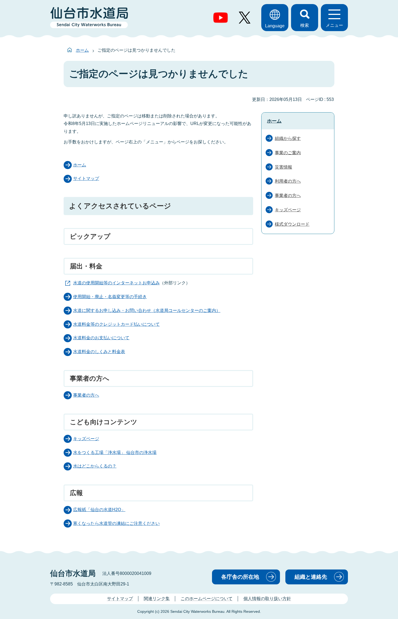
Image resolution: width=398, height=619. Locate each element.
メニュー (334, 25)
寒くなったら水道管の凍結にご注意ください (116, 523)
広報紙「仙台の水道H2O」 (99, 509)
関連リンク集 (157, 598)
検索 (304, 25)
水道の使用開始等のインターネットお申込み (116, 283)
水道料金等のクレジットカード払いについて (116, 324)
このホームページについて (207, 598)
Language (275, 26)
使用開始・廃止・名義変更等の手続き (110, 296)
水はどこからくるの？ (94, 466)
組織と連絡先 (311, 577)
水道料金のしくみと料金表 (99, 351)
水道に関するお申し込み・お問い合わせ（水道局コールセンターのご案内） (146, 310)
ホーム (82, 50)
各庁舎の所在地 (240, 577)
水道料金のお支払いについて (101, 337)
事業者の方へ (86, 395)
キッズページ (86, 438)
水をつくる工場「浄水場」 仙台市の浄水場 (114, 452)
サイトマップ (86, 178)
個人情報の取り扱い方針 (267, 598)
